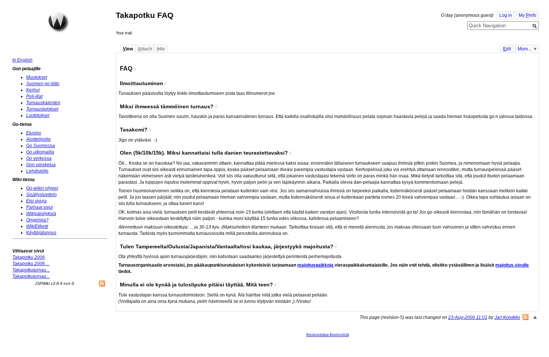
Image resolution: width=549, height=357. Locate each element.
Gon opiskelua (41, 164)
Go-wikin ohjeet (42, 188)
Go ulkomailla (40, 152)
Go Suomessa (40, 145)
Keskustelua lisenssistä (327, 334)
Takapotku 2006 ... (30, 263)
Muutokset (36, 77)
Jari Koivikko (507, 317)
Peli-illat (34, 96)
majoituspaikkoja (315, 265)
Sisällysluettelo (41, 194)
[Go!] (535, 26)
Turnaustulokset (42, 109)
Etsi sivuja (36, 201)
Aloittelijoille (38, 139)
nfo (161, 49)
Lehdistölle (37, 171)
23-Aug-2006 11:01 (467, 317)
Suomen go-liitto (42, 83)
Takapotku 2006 (28, 257)
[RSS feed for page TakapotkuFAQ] (525, 317)
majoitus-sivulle (512, 265)
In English (22, 60)
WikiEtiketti (37, 226)
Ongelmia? (37, 220)
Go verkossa (39, 158)
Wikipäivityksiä (41, 213)
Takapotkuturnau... (31, 270)
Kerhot (33, 90)
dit (507, 49)
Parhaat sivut (39, 207)
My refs (527, 15)
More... (524, 49)
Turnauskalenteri (43, 102)
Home (59, 22)
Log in (505, 15)
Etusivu (33, 133)
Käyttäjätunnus (41, 232)
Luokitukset (37, 115)
